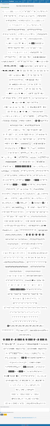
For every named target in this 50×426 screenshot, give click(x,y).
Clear (5, 414)
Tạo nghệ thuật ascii (41, 1)
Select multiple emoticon (4, 406)
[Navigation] (1, 1)
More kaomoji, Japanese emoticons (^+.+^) (25, 417)
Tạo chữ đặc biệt (35, 1)
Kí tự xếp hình (47, 1)
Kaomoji (16, 1)
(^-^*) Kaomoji (3, 3)
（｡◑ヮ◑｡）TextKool (8, 1)
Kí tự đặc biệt (23, 1)
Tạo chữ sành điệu (29, 1)
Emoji (20, 1)
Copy (2, 414)
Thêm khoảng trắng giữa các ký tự (7, 412)
